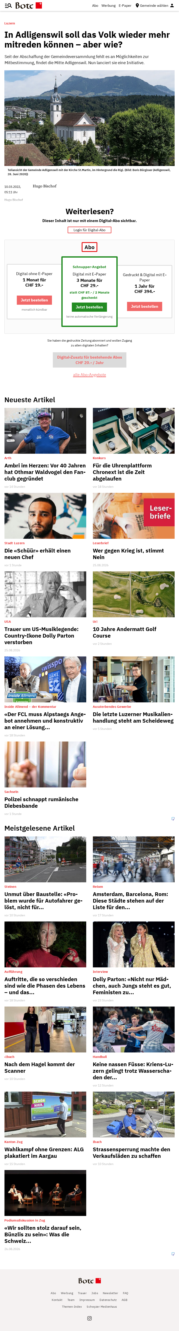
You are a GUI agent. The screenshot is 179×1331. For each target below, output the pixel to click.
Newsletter (110, 1293)
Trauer (82, 1293)
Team (71, 1300)
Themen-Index (72, 1307)
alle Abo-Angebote (89, 374)
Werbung (108, 5)
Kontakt (57, 1300)
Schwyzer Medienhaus (102, 1307)
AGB (124, 1300)
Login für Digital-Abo (89, 230)
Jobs (94, 1293)
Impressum (87, 1300)
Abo (95, 5)
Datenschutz (108, 1300)
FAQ (125, 1293)
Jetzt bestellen (34, 300)
